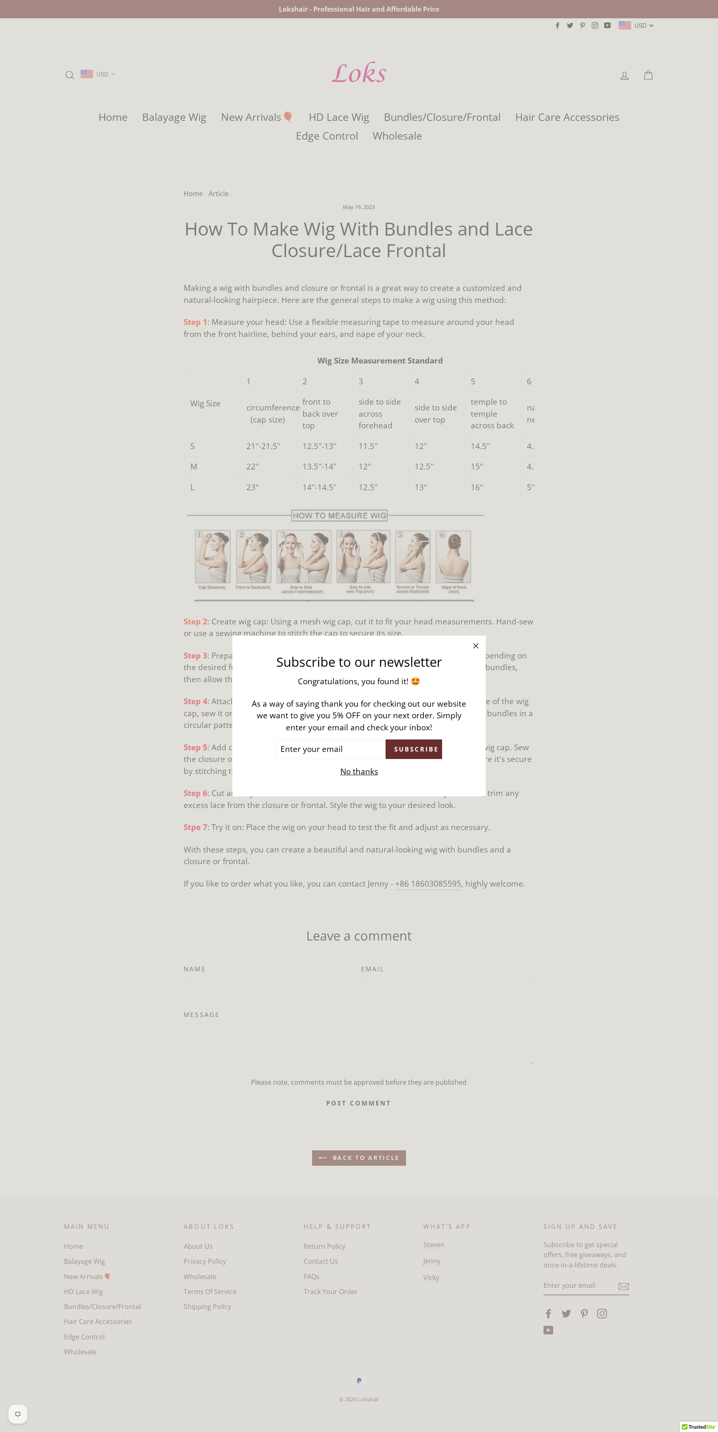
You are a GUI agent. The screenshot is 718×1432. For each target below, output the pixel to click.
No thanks (359, 771)
